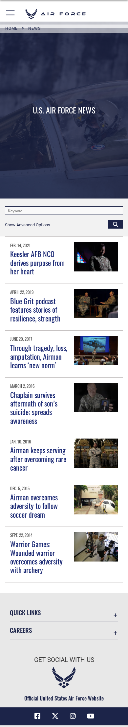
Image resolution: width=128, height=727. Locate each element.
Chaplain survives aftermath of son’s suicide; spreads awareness (33, 407)
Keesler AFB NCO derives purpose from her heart (37, 262)
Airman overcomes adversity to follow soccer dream (34, 506)
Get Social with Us (64, 660)
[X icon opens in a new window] (55, 716)
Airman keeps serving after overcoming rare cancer (38, 459)
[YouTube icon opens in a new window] (91, 716)
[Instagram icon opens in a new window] (73, 716)
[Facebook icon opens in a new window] (37, 716)
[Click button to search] (115, 224)
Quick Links (25, 612)
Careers (21, 630)
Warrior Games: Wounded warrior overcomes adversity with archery (36, 557)
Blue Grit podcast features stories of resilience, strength (35, 309)
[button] (10, 14)
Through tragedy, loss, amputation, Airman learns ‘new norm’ (38, 356)
